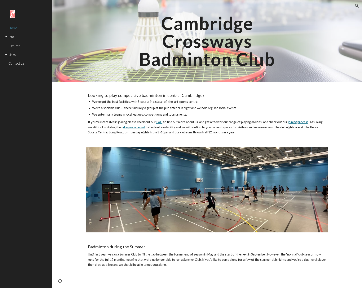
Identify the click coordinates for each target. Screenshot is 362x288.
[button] (357, 6)
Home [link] (13, 28)
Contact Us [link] (16, 63)
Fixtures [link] (14, 46)
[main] (207, 41)
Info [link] (11, 37)
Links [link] (12, 54)
